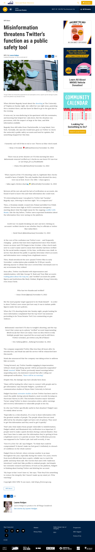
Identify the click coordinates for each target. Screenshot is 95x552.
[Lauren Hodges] (8, 507)
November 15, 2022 (43, 233)
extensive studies (24, 393)
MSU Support (77, 532)
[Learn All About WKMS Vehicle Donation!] (77, 62)
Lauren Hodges (14, 55)
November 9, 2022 (40, 295)
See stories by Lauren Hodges (25, 508)
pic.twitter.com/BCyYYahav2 (38, 338)
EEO (54, 532)
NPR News (7, 21)
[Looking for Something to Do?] (77, 106)
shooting (39, 103)
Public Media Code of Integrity (59, 527)
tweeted (11, 370)
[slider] (13, 9)
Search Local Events (77, 132)
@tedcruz (10, 333)
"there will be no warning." (33, 375)
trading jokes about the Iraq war (16, 276)
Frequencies (77, 527)
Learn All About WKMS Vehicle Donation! (77, 82)
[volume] (10, 9)
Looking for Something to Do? (77, 125)
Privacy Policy (38, 532)
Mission (36, 527)
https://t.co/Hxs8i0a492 (33, 162)
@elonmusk (8, 159)
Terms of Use (77, 536)
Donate (87, 3)
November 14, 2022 (46, 148)
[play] (5, 9)
